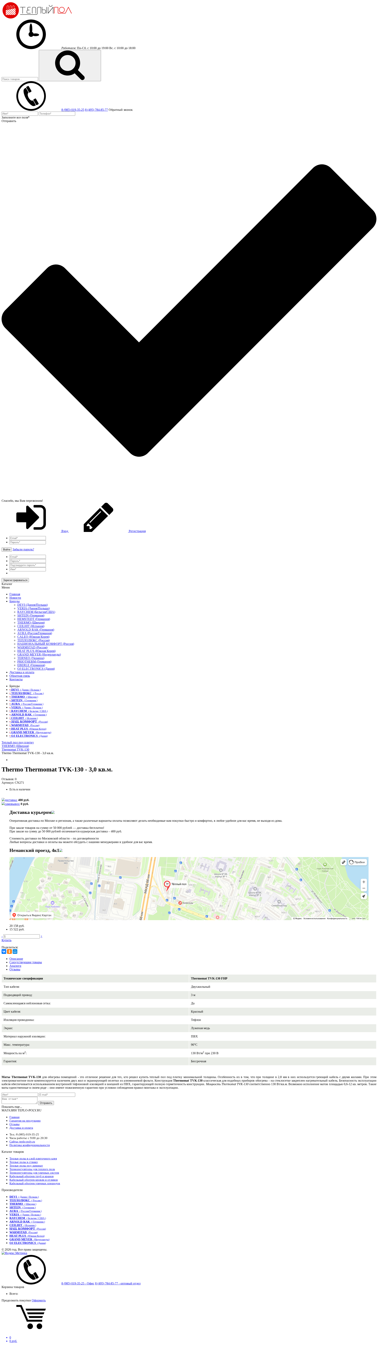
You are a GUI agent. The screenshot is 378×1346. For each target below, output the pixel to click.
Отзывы (14, 969)
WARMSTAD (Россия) (32, 647)
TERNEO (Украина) (30, 658)
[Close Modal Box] (53, 812)
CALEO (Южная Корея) (33, 636)
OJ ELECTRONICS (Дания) (36, 668)
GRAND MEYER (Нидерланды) (39, 654)
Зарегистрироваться (15, 580)
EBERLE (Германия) (31, 665)
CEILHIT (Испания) (30, 626)
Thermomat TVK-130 (15, 749)
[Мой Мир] (15, 951)
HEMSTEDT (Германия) (33, 619)
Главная (14, 594)
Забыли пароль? (23, 549)
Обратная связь (19, 675)
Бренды (14, 601)
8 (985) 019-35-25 (72, 109)
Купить (6, 940)
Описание (16, 958)
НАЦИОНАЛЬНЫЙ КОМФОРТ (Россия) (45, 643)
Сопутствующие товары (25, 962)
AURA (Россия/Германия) (34, 633)
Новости (15, 597)
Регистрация (137, 531)
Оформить (39, 1300)
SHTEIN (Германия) (30, 615)
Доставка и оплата (21, 672)
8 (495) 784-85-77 (96, 109)
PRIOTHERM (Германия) (34, 661)
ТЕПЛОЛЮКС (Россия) (33, 640)
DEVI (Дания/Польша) (32, 604)
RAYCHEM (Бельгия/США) (36, 612)
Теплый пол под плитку (18, 742)
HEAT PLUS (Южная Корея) (36, 651)
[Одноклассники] (9, 951)
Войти (6, 549)
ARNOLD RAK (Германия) (35, 629)
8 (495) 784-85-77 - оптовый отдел (118, 1283)
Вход (65, 531)
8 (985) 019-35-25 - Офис (77, 1283)
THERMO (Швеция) (31, 622)
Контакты (16, 679)
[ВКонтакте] (4, 951)
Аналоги (15, 965)
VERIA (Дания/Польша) (33, 608)
